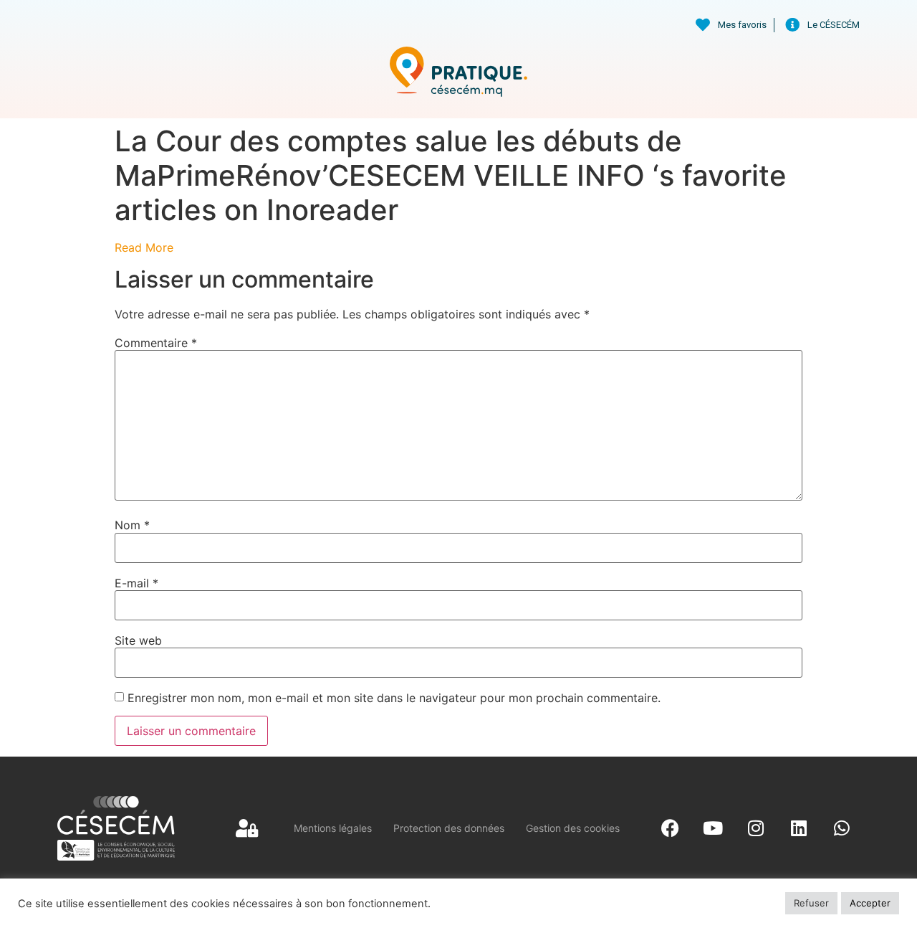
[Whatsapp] (842, 828)
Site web (138, 640)
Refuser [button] (811, 903)
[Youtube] (713, 828)
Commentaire (156, 343)
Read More (144, 247)
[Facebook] (670, 828)
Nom (132, 525)
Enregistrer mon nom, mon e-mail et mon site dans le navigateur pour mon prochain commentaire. (394, 698)
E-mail (136, 583)
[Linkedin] (799, 828)
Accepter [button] (870, 903)
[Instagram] (756, 828)
